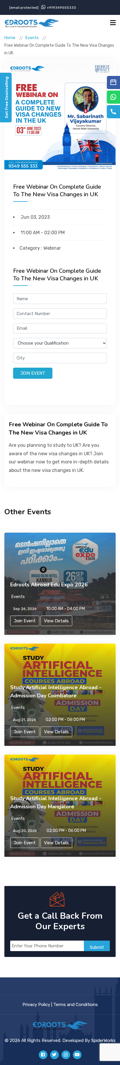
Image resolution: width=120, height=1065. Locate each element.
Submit (97, 947)
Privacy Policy (36, 1004)
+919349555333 (61, 8)
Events (32, 37)
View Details (56, 620)
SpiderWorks (103, 1040)
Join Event (32, 373)
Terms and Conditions (75, 1004)
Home (9, 37)
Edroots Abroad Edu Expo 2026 (49, 584)
